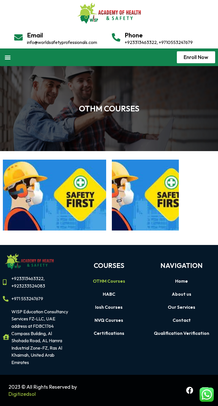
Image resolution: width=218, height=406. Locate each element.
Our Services (181, 307)
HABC (109, 294)
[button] (7, 57)
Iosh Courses (109, 307)
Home (181, 281)
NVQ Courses (109, 320)
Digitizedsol (22, 394)
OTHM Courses (109, 281)
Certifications (109, 333)
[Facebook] (190, 390)
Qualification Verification (181, 333)
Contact (182, 320)
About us (181, 294)
